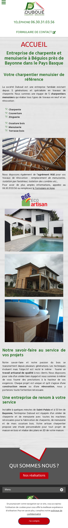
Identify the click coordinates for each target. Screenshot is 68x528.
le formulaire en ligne (44, 188)
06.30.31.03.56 (43, 22)
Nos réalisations (34, 475)
